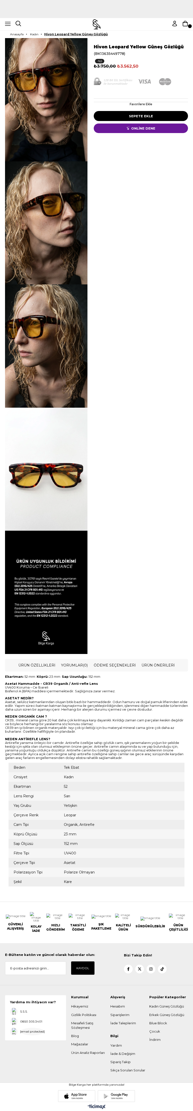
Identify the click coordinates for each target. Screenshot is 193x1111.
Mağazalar (79, 1044)
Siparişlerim (119, 1015)
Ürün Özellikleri (36, 665)
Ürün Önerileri (158, 665)
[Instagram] (151, 969)
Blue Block (158, 1023)
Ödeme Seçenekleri (115, 665)
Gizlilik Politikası (83, 1015)
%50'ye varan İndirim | (96, 2)
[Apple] (76, 1096)
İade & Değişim (122, 1054)
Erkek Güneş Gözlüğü (166, 1015)
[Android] (116, 1096)
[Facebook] (128, 969)
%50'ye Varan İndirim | (96, 11)
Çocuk (154, 1031)
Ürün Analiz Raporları (88, 1053)
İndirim (155, 1040)
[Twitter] (139, 969)
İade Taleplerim (123, 1023)
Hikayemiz (79, 1006)
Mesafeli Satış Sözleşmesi (82, 1025)
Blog (75, 1036)
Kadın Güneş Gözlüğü (166, 1006)
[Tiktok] (162, 969)
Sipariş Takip (120, 1062)
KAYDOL (82, 968)
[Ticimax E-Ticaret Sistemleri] (97, 1107)
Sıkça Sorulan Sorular (127, 1070)
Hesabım (117, 1006)
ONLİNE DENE (143, 128)
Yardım (116, 1045)
